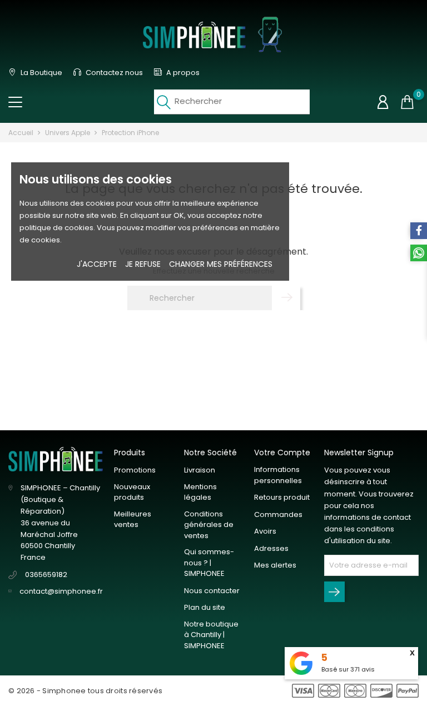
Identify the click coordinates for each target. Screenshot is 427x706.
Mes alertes (275, 565)
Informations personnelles (278, 475)
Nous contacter (212, 590)
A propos (182, 72)
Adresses (271, 548)
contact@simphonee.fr (61, 591)
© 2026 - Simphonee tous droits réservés (85, 690)
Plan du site (204, 607)
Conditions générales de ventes (209, 525)
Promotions (135, 470)
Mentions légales (200, 492)
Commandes (278, 514)
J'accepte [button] (97, 264)
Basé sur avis (348, 669)
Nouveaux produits (132, 492)
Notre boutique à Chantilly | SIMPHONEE (211, 635)
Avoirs (265, 531)
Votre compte (282, 452)
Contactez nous (113, 72)
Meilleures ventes (132, 519)
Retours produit (282, 497)
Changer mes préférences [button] (220, 264)
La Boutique (40, 72)
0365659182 (46, 574)
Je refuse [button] (143, 264)
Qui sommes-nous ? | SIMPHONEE (209, 562)
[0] (407, 102)
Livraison (199, 470)
